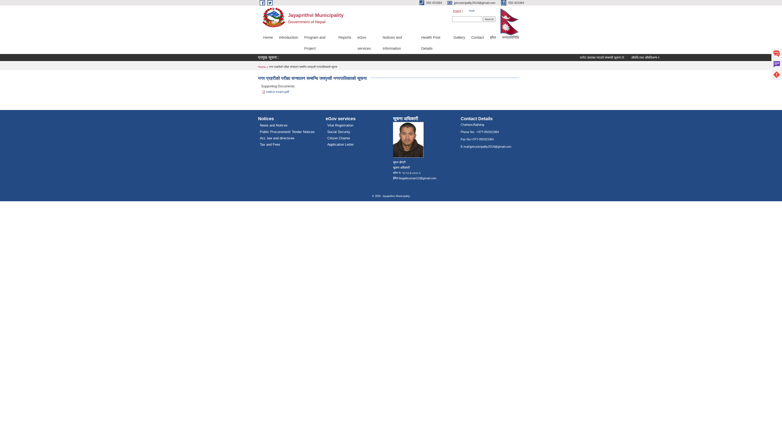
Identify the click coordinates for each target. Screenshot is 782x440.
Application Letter (340, 144)
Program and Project (314, 43)
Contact (477, 37)
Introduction (288, 37)
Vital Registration (340, 125)
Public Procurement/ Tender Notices (287, 132)
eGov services (364, 43)
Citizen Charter (338, 138)
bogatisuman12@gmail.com (417, 178)
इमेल (493, 37)
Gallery (459, 37)
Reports (344, 37)
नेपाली (471, 11)
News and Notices (274, 125)
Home (268, 37)
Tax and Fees (270, 144)
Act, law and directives (277, 138)
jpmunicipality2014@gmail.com (490, 146)
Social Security (338, 132)
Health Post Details (430, 43)
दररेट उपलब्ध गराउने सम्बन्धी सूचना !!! (595, 57)
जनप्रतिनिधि (510, 37)
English (457, 11)
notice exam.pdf (277, 92)
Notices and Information (392, 43)
